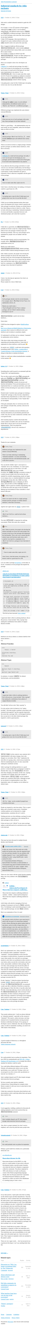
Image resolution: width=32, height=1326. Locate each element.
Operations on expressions (12, 916)
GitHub (7, 883)
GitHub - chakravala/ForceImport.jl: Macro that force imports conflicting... (15, 887)
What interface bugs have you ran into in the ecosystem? (9, 1295)
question (12, 1299)
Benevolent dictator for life (11, 1158)
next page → (4, 1253)
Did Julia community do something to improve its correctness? (8, 1285)
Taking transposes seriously (8, 1044)
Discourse (10, 1321)
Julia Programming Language (9, 1)
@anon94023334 (6, 427)
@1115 (12, 347)
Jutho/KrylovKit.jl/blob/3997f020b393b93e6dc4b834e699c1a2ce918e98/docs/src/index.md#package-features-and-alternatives (16, 575)
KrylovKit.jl (18, 562)
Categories (9, 1314)
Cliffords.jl (4, 66)
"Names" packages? (7, 1303)
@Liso (18, 506)
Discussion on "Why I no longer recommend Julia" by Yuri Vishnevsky (8, 1266)
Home (2, 1314)
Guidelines (16, 1314)
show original (21, 613)
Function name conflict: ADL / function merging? (14, 846)
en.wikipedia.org (7, 1155)
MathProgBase (25, 324)
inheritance (11, 1278)
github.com (6, 571)
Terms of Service (5, 1317)
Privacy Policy (16, 1317)
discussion (10, 1270)
